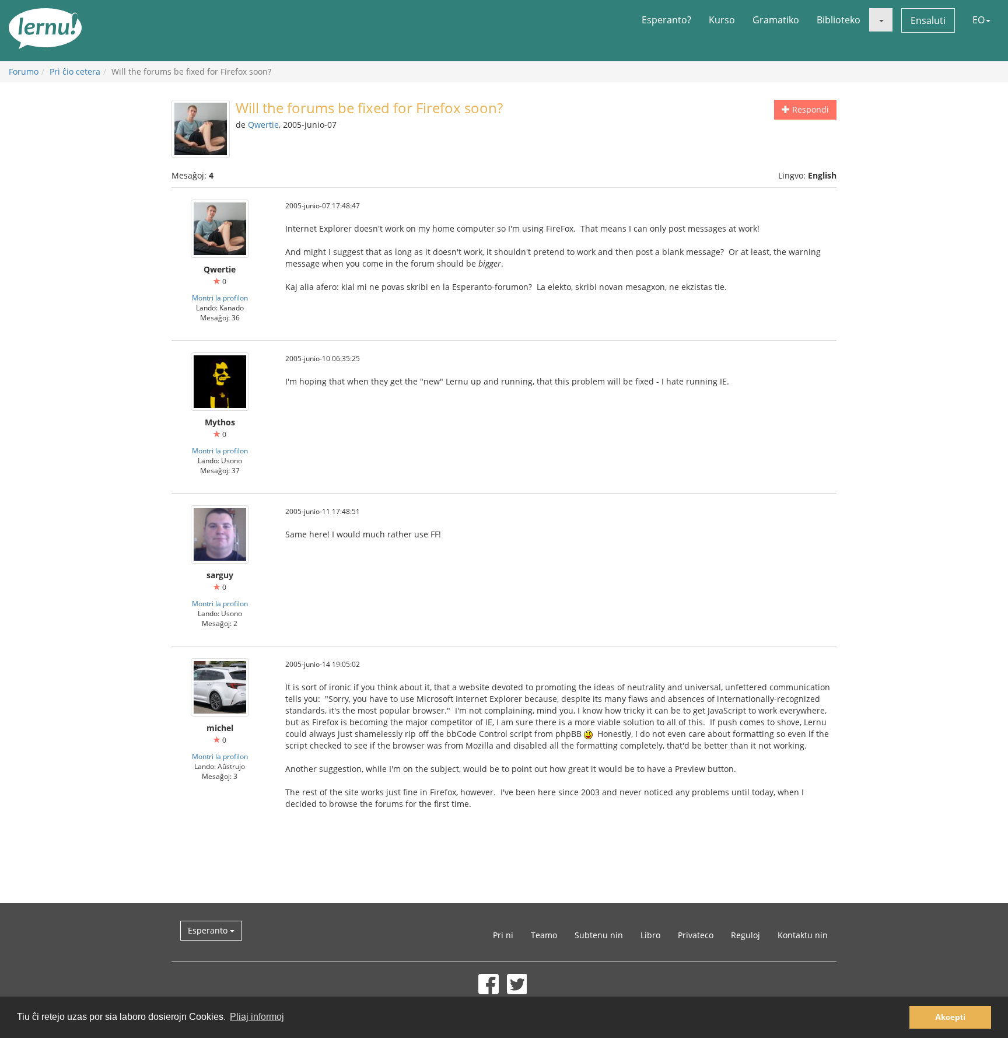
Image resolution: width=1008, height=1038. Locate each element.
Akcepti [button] (950, 1017)
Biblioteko (838, 19)
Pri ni (503, 935)
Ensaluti (928, 20)
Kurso (722, 19)
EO (978, 19)
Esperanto (209, 930)
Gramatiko (775, 19)
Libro (650, 935)
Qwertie (263, 124)
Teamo (544, 935)
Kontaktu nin (803, 935)
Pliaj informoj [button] (257, 1017)
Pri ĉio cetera (75, 71)
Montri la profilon (220, 297)
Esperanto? (666, 19)
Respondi (809, 109)
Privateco (695, 935)
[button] (880, 20)
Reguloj (745, 935)
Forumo (23, 71)
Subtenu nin (599, 935)
